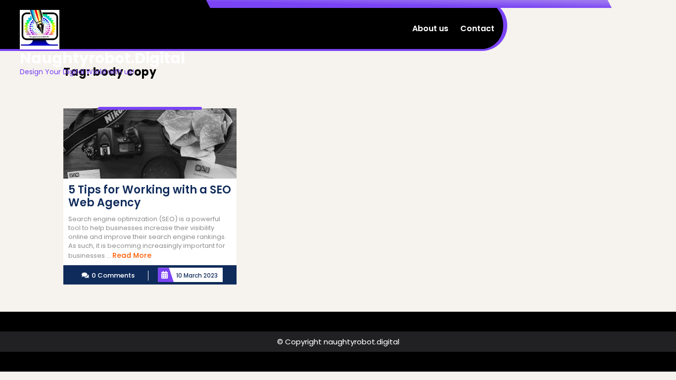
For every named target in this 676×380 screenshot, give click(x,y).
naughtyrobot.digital (102, 58)
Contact (477, 28)
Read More (131, 255)
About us (430, 28)
